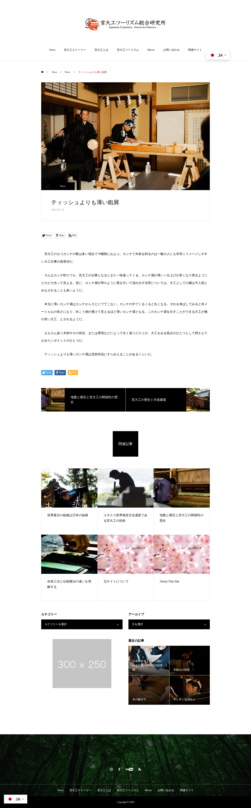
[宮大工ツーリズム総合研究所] (125, 24)
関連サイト (195, 49)
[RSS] (140, 769)
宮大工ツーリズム (128, 49)
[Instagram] (111, 769)
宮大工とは (101, 49)
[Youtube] (129, 769)
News (52, 49)
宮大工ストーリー (75, 49)
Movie (151, 49)
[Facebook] (119, 769)
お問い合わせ (171, 49)
